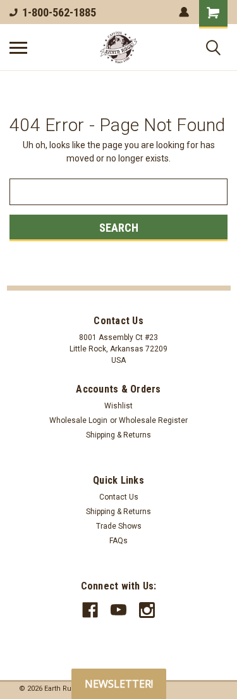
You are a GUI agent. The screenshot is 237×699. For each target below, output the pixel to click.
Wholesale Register (153, 420)
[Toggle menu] (18, 47)
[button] (118, 684)
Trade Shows (119, 526)
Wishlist (118, 405)
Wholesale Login (78, 420)
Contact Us (118, 497)
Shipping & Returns (118, 435)
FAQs (118, 540)
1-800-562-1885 (59, 12)
